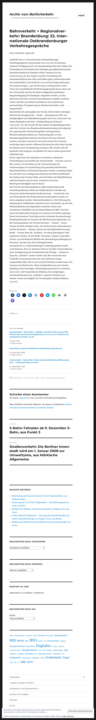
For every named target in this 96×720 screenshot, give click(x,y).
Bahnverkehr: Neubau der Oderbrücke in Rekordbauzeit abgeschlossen (35, 349)
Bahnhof (41, 636)
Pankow (21, 654)
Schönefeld (14, 657)
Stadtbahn (35, 658)
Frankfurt (55, 646)
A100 (11, 636)
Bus (27, 641)
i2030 (39, 650)
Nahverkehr (58, 650)
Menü (81, 15)
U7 (18, 662)
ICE (43, 650)
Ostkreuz (13, 654)
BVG (33, 640)
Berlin (20, 640)
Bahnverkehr (46, 378)
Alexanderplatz (19, 636)
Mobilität (49, 650)
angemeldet (24, 398)
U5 (15, 662)
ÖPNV (30, 662)
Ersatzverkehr (53, 641)
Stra (42, 658)
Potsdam (29, 653)
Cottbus (40, 641)
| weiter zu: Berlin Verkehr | (21, 683)
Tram (11, 662)
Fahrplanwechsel (17, 646)
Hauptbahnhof (29, 650)
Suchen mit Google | (19, 694)
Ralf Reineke (17, 378)
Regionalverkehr (58, 378)
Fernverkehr (30, 646)
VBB (23, 662)
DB (45, 641)
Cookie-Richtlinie (68, 716)
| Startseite (14, 677)
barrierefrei (50, 636)
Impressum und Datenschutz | (23, 688)
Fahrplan (63, 641)
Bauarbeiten (61, 635)
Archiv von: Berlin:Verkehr (31, 14)
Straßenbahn (53, 657)
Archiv (12, 615)
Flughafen (43, 646)
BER (12, 640)
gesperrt (61, 646)
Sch (63, 654)
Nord (66, 650)
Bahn (35, 636)
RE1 (35, 654)
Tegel (66, 657)
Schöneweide (26, 658)
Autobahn (29, 636)
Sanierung (57, 654)
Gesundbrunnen (15, 650)
